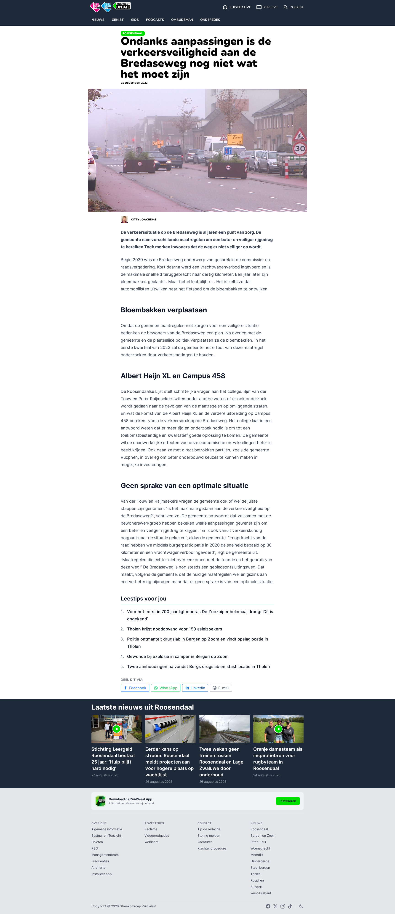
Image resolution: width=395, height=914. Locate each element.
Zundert (256, 887)
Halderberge (260, 861)
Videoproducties (156, 835)
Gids (135, 20)
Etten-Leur (258, 842)
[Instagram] (282, 906)
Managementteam (105, 855)
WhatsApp (168, 688)
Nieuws (97, 20)
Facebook (137, 688)
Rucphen (257, 880)
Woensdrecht (260, 848)
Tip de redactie (209, 829)
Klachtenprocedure (212, 848)
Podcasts (155, 20)
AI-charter (99, 867)
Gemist (118, 20)
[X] (275, 906)
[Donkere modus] (301, 906)
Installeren (288, 801)
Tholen (256, 874)
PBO (94, 848)
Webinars (151, 842)
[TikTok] (290, 906)
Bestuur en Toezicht (106, 835)
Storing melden (209, 835)
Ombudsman (182, 20)
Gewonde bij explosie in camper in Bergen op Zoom (178, 656)
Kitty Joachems (143, 219)
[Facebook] (268, 906)
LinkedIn (198, 688)
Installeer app (101, 874)
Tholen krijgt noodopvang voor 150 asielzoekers (174, 629)
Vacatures (205, 842)
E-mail (223, 688)
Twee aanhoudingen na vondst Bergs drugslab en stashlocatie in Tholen (198, 666)
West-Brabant (261, 893)
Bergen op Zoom (263, 835)
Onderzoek (210, 20)
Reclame (150, 829)
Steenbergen (260, 867)
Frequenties (100, 861)
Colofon (97, 842)
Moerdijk (257, 855)
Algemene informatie (106, 829)
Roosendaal (133, 33)
